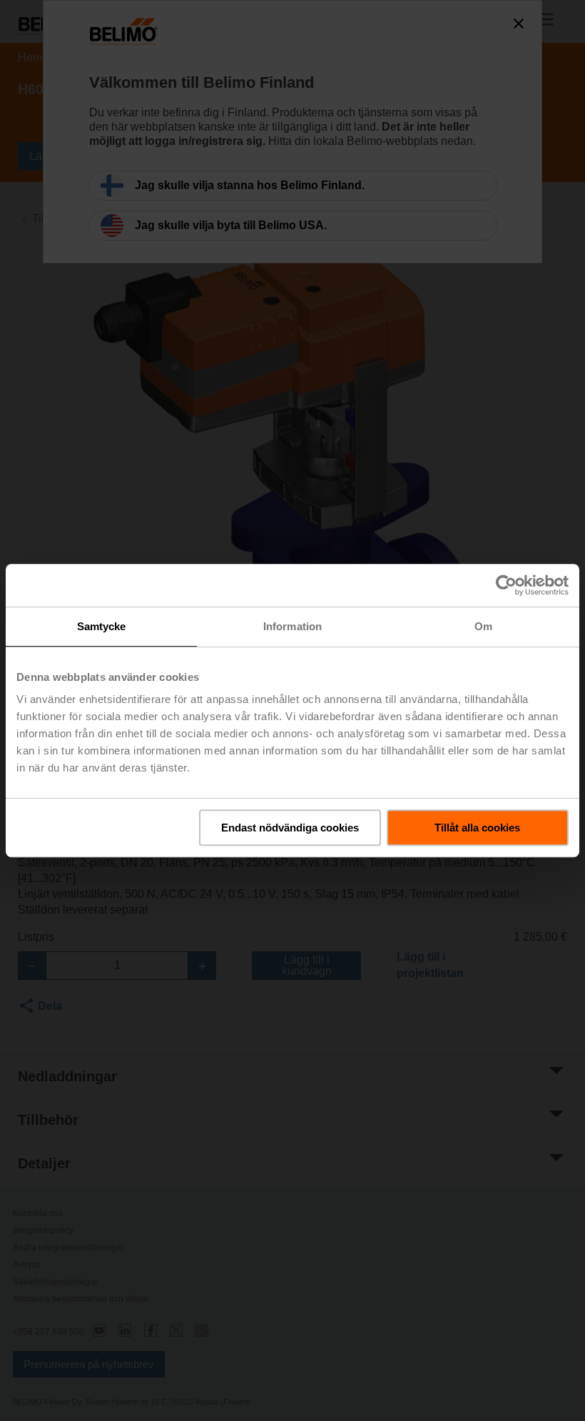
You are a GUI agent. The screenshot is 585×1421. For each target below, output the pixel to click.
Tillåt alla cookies (477, 827)
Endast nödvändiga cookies (290, 827)
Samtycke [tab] (101, 626)
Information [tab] (292, 626)
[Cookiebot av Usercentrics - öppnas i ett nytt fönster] (506, 585)
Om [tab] (483, 626)
